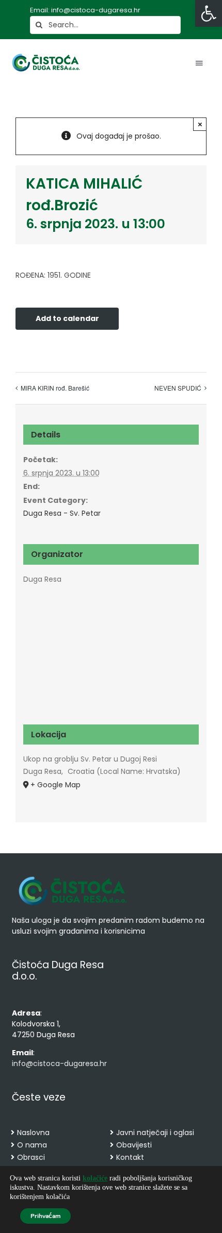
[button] (208, 13)
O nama (32, 1145)
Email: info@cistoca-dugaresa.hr (85, 10)
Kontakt (130, 1157)
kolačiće (95, 1178)
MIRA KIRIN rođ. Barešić (55, 387)
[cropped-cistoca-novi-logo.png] (73, 877)
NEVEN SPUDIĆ (177, 387)
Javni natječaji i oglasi (155, 1132)
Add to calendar (67, 318)
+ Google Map (55, 785)
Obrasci (31, 1157)
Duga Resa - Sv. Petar (62, 513)
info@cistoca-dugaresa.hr (59, 1063)
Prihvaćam (45, 1216)
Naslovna (33, 1132)
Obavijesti (134, 1145)
